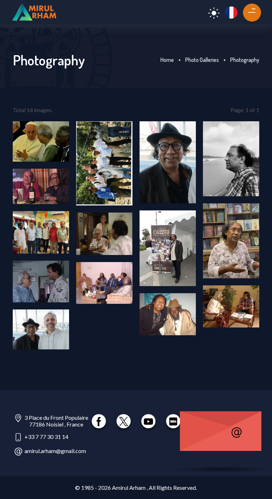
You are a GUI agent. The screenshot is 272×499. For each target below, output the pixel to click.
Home (167, 59)
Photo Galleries (202, 59)
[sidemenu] (249, 11)
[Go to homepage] (34, 12)
